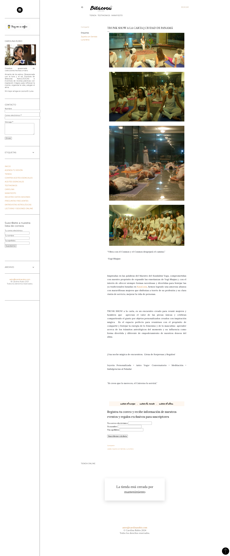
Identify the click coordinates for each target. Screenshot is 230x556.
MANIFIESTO (117, 15)
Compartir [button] (85, 27)
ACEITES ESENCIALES (14, 182)
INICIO (8, 166)
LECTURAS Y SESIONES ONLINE (19, 208)
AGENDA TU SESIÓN (14, 170)
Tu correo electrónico (117, 423)
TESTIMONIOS (104, 15)
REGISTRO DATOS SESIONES (17, 197)
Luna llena (85, 40)
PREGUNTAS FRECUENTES (16, 201)
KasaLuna (142, 286)
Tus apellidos (113, 430)
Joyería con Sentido (89, 37)
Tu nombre (112, 426)
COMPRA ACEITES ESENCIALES (19, 178)
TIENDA (92, 15)
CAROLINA (9, 189)
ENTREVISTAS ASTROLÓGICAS (18, 205)
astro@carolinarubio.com (134, 527)
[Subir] (225, 551)
